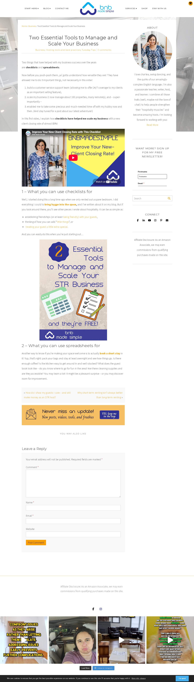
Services (130, 8)
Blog (46, 8)
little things (63, 221)
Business (32, 26)
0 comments (104, 50)
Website (30, 529)
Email (30, 515)
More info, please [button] (139, 678)
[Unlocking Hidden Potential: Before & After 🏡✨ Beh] (121, 640)
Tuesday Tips (89, 50)
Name (30, 502)
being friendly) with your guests (80, 217)
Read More (152, 124)
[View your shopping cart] (190, 3)
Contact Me (62, 8)
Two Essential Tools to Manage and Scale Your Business (73, 40)
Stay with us (159, 8)
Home (24, 26)
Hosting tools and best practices (63, 50)
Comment (32, 467)
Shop (144, 8)
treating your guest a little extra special (46, 226)
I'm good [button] (182, 678)
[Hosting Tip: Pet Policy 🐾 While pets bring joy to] (170, 640)
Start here (31, 8)
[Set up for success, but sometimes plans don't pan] (72, 640)
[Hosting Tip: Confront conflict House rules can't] (24, 640)
